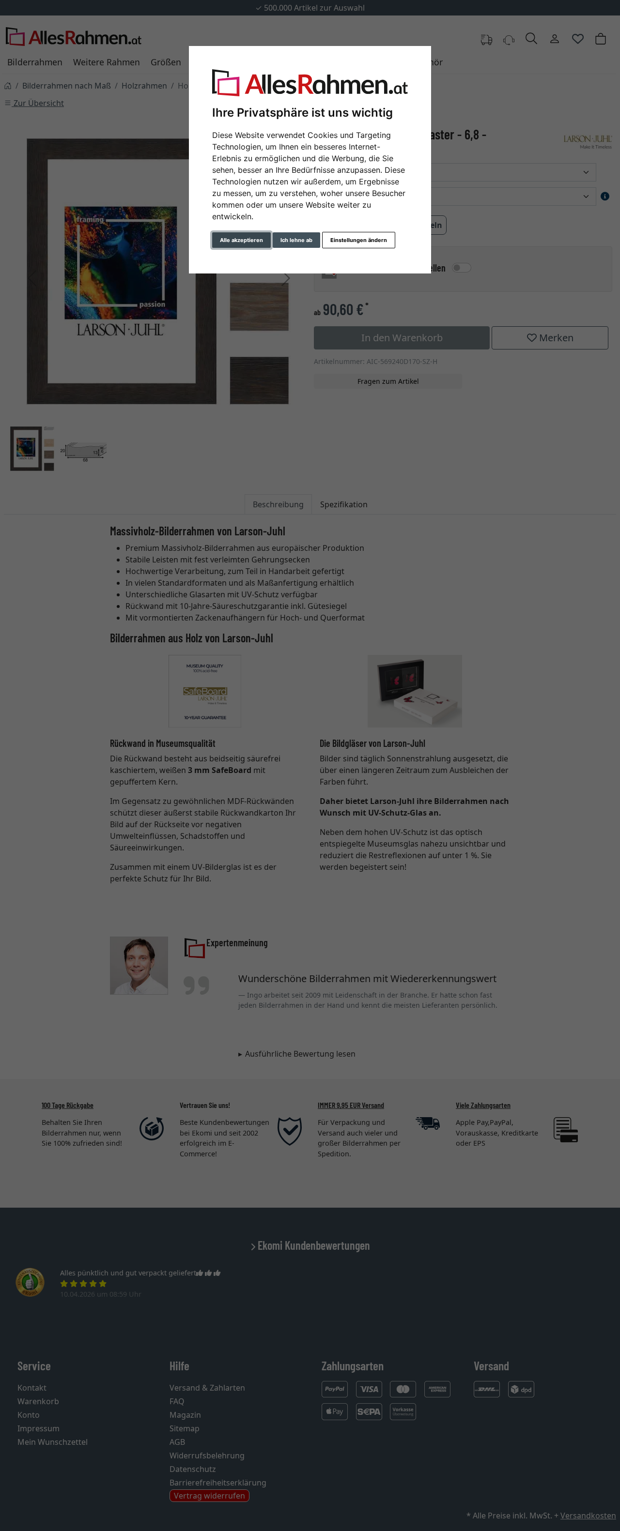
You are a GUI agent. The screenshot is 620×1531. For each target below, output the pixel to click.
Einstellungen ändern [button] (358, 240)
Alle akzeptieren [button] (241, 240)
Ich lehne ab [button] (296, 240)
